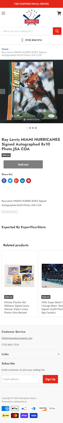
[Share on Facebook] (4, 180)
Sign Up (50, 379)
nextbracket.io (20, 401)
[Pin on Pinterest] (28, 180)
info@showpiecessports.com (17, 338)
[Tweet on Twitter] (10, 180)
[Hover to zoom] (31, 91)
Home (5, 49)
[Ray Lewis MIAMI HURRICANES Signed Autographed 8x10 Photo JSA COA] (27, 128)
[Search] (57, 31)
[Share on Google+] (16, 180)
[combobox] (27, 31)
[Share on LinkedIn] (22, 180)
